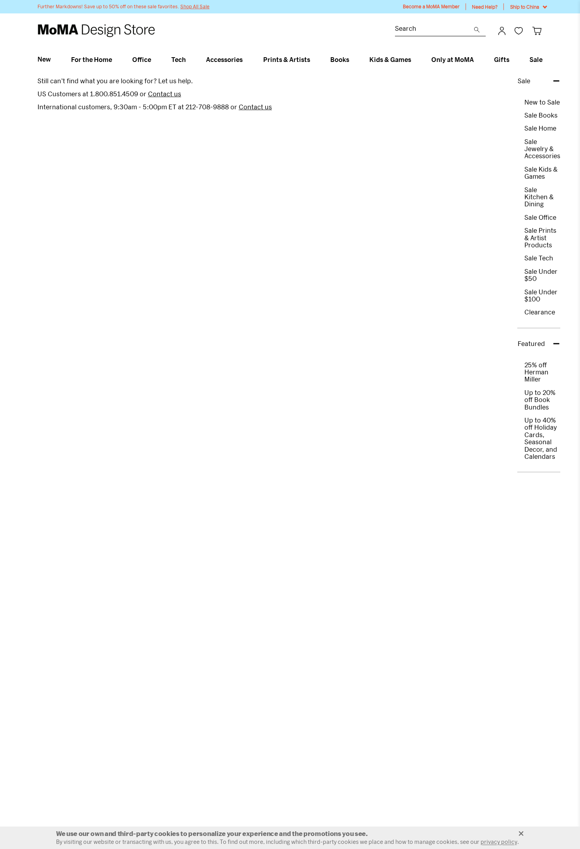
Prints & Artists (286, 59)
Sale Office (540, 217)
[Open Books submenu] (352, 60)
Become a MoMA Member (431, 6)
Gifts (501, 59)
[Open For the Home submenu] (115, 60)
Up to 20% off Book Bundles (540, 400)
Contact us (164, 93)
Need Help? (485, 6)
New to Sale (542, 102)
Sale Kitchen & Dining (539, 197)
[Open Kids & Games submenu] (414, 60)
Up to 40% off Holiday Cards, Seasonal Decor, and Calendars (540, 438)
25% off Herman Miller (536, 372)
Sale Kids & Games (541, 172)
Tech (178, 59)
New (44, 59)
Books (339, 59)
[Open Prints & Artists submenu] (313, 60)
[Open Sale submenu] (545, 60)
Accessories (224, 59)
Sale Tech (538, 258)
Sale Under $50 (541, 274)
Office (141, 59)
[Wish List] (518, 30)
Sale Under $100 (541, 295)
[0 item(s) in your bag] (537, 30)
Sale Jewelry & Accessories (542, 149)
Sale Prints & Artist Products (540, 237)
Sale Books (541, 115)
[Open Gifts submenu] (512, 60)
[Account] (502, 31)
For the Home (91, 59)
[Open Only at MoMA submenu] (477, 60)
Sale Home (540, 128)
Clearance (539, 312)
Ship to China (524, 6)
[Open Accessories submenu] (246, 60)
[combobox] (434, 29)
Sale (536, 59)
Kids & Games (390, 59)
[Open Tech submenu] (189, 60)
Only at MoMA (452, 59)
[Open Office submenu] (154, 60)
